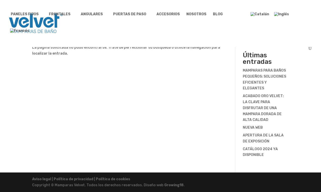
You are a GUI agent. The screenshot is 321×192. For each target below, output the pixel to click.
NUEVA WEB (253, 127)
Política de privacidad (73, 179)
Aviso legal (41, 179)
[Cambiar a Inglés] (281, 16)
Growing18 (174, 185)
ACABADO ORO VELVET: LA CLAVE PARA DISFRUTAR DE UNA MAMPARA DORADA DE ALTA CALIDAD (263, 108)
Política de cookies (113, 179)
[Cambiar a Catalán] (260, 16)
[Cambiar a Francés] (20, 33)
